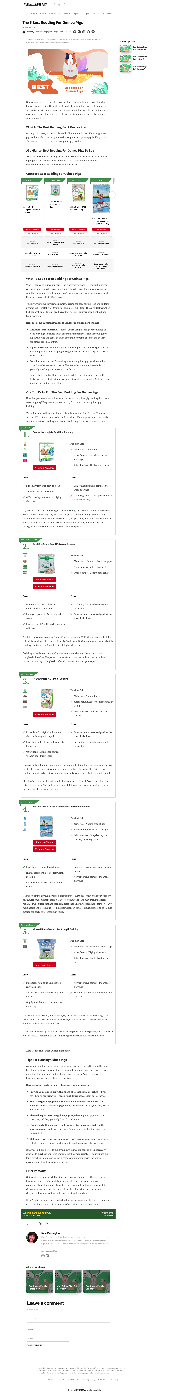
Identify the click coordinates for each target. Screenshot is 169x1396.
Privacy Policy (89, 1380)
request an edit (108, 1215)
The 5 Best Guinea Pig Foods (54, 1050)
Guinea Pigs (28, 27)
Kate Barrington (40, 32)
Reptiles (76, 14)
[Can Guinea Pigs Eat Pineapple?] (126, 48)
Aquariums (89, 14)
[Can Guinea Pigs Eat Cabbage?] (126, 68)
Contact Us (103, 1380)
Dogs (26, 14)
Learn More (65, 42)
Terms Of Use (73, 1380)
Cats (33, 14)
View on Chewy (55, 229)
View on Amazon (32, 229)
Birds (42, 14)
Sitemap (114, 1380)
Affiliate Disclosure (56, 1380)
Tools (100, 14)
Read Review (32, 233)
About (109, 14)
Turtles (65, 14)
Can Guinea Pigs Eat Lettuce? (67, 1287)
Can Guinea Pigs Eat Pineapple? (38, 1287)
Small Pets (53, 14)
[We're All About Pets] (35, 4)
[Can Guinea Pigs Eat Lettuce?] (126, 58)
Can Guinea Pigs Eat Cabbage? (95, 1287)
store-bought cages (46, 288)
